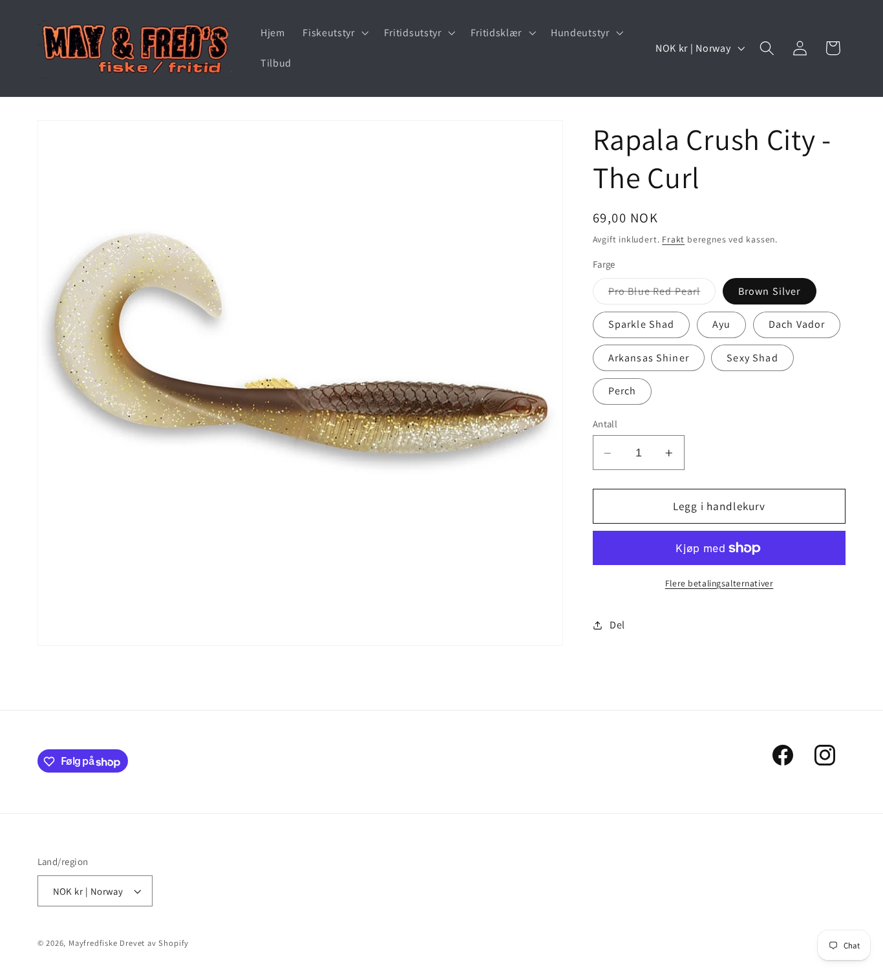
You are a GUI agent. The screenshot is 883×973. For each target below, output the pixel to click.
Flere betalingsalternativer (719, 583)
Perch (622, 391)
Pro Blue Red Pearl (662, 294)
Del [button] (617, 625)
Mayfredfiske (93, 942)
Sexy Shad (752, 358)
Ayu (721, 325)
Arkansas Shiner (648, 358)
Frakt (673, 240)
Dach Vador (797, 325)
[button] (333, 32)
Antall (605, 424)
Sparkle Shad (641, 325)
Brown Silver (769, 291)
